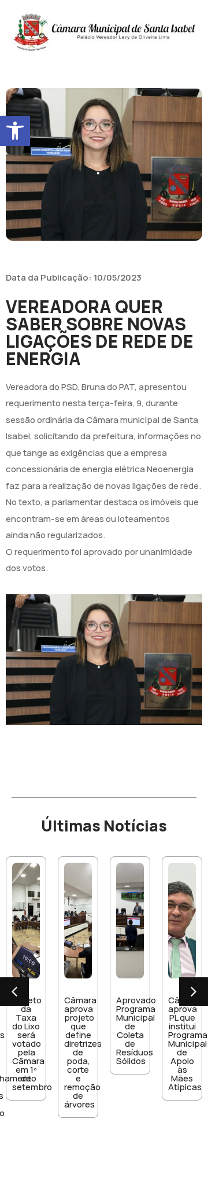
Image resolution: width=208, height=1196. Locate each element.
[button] (15, 131)
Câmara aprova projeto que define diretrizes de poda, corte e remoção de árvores (83, 1052)
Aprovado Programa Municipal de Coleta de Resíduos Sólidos (136, 1030)
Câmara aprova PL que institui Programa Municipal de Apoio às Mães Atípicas (187, 1043)
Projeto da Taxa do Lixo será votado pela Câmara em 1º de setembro (32, 1043)
